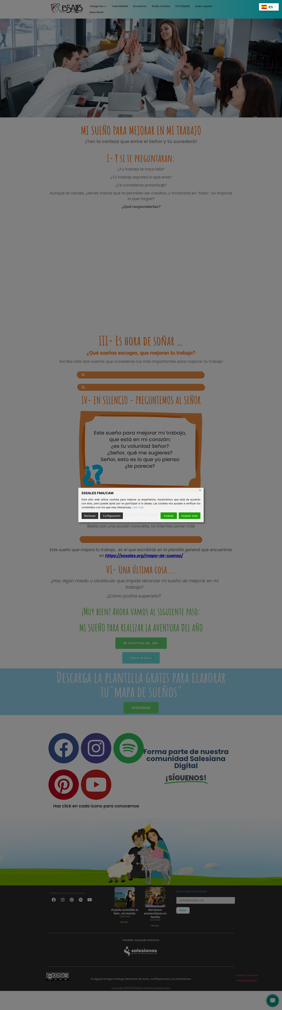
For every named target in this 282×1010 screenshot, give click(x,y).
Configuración (111, 515)
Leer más (138, 507)
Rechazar (90, 515)
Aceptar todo (189, 515)
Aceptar (169, 515)
